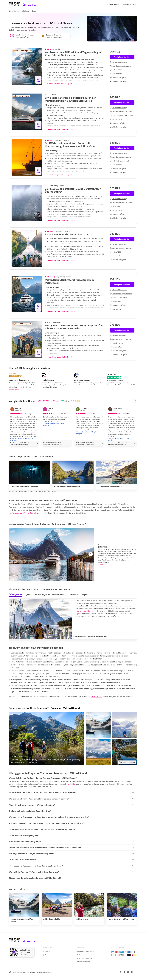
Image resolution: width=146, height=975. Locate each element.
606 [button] (51, 322)
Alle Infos (25, 11)
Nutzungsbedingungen (85, 958)
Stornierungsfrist (83, 962)
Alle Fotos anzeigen (128, 762)
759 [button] (51, 49)
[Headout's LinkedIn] (121, 972)
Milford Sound (96, 696)
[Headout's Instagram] (124, 972)
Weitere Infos (13, 389)
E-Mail (47, 955)
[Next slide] (39, 66)
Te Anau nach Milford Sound (23, 513)
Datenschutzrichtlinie (85, 955)
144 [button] (51, 231)
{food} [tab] (28, 594)
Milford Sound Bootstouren (18, 491)
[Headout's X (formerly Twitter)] (135, 972)
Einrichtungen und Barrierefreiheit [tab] (50, 594)
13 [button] (51, 140)
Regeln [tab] (85, 594)
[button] (46, 738)
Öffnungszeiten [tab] (15, 594)
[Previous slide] (14, 66)
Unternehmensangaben (85, 951)
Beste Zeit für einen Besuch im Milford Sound (89, 637)
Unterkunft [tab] (73, 594)
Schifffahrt (71, 784)
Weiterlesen (102, 564)
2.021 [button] (52, 277)
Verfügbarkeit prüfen (122, 57)
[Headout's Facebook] (132, 972)
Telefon (48, 951)
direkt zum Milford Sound (87, 611)
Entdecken (15, 11)
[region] (27, 66)
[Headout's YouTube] (128, 972)
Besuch (34, 11)
